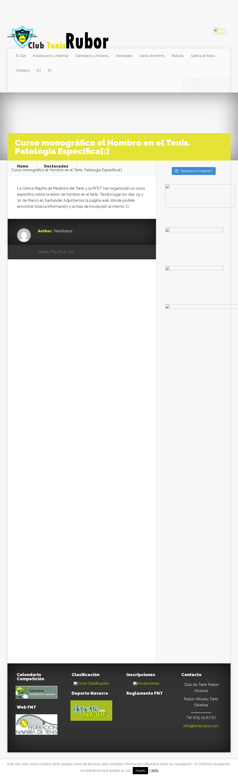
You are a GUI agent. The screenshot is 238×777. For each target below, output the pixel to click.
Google (81, 252)
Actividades (124, 55)
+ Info (154, 770)
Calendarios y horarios (92, 55)
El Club (21, 55)
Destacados (56, 166)
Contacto (23, 70)
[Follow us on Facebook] (201, 85)
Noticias (178, 55)
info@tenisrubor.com (201, 726)
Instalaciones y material (50, 55)
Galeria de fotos (203, 55)
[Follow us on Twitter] (189, 85)
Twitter (99, 252)
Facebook (90, 252)
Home (22, 166)
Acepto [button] (140, 770)
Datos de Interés (152, 55)
